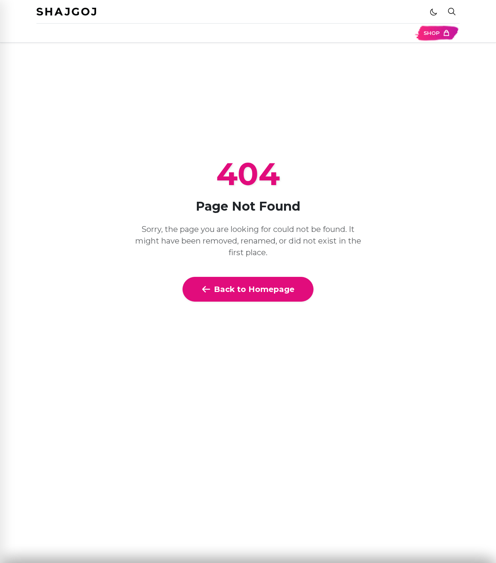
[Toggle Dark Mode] (433, 11)
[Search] (452, 12)
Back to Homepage (254, 289)
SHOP (432, 33)
